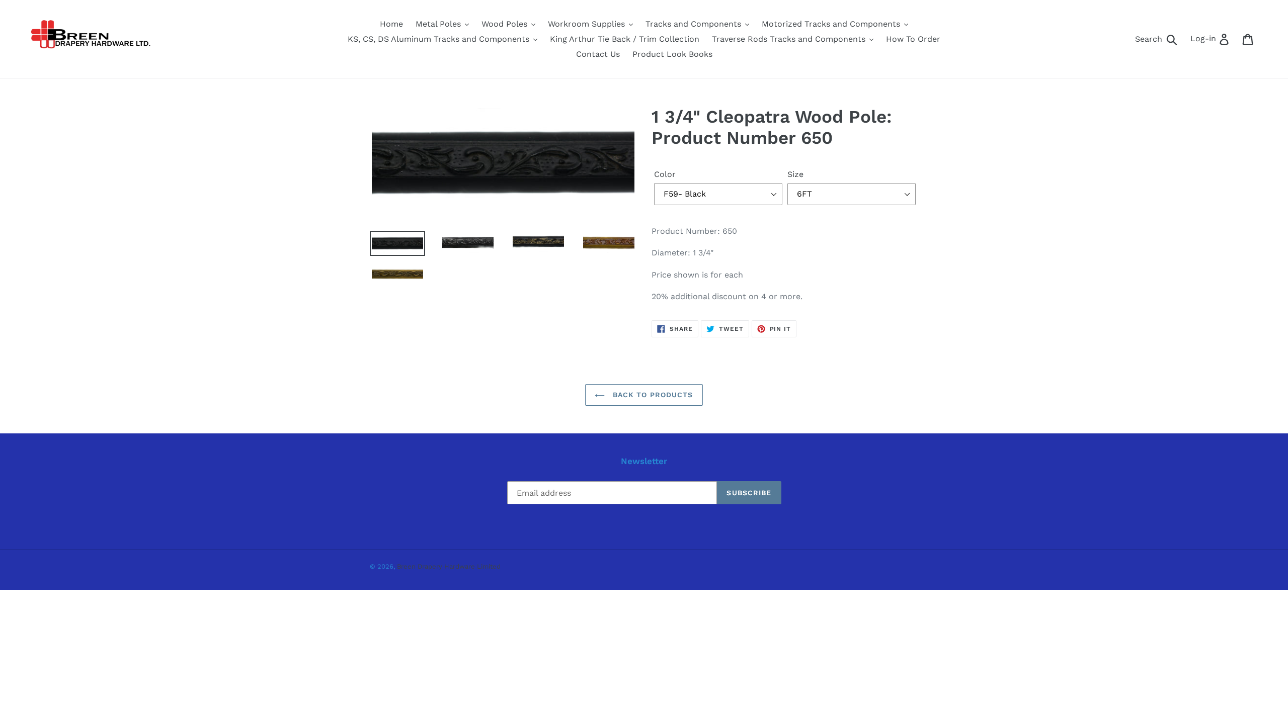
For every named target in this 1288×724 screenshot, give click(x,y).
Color (665, 174)
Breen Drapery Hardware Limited (449, 566)
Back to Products (651, 395)
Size (795, 174)
